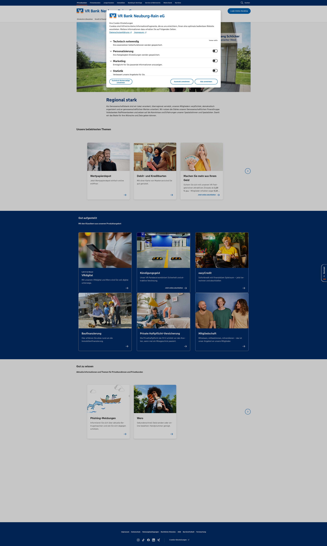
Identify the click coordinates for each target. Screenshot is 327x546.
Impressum (139, 32)
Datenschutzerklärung (119, 32)
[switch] (215, 50)
